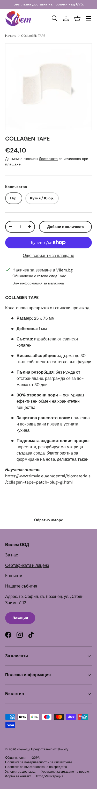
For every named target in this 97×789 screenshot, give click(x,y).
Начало (10, 36)
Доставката (48, 158)
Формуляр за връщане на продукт (66, 772)
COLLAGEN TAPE (33, 36)
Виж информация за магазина (38, 283)
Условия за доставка (20, 772)
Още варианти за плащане (48, 255)
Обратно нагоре (48, 520)
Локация (20, 618)
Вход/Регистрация (49, 776)
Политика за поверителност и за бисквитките (38, 762)
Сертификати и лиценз (27, 565)
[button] (77, 18)
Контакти (13, 575)
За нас (11, 555)
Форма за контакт (18, 776)
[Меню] (88, 18)
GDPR (36, 758)
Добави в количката (65, 226)
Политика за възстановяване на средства (36, 767)
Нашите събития (21, 586)
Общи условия (15, 758)
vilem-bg (23, 749)
